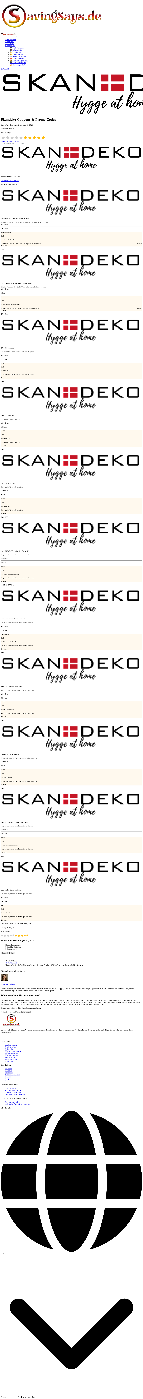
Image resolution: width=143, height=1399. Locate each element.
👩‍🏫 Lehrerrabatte (16, 50)
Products (4, 141)
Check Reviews (13, 141)
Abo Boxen (9, 44)
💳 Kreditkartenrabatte (18, 63)
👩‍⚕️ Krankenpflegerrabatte (19, 61)
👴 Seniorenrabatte (16, 54)
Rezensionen (9, 42)
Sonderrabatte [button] (10, 46)
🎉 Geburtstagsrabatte (18, 65)
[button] (71, 1253)
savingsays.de (11, 1397)
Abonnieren (26, 1012)
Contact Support (11, 963)
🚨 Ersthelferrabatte (17, 58)
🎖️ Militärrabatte (16, 52)
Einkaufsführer (10, 40)
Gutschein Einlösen (8, 953)
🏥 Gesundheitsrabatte (18, 56)
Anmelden (6, 69)
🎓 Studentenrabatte (17, 48)
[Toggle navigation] (16, 36)
